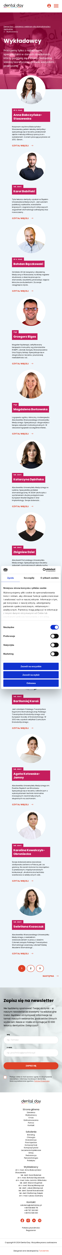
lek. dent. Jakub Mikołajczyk (31, 1188)
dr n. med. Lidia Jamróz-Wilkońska (31, 1180)
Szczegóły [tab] (29, 578)
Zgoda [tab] (10, 578)
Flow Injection (31, 1142)
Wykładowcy (31, 1115)
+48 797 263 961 (31, 1210)
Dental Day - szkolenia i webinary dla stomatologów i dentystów (27, 27)
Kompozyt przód (31, 1147)
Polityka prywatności (31, 1228)
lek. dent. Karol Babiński (31, 1175)
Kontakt (31, 1125)
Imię (8, 1035)
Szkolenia (31, 1112)
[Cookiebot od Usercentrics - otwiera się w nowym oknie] (46, 570)
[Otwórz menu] (56, 6)
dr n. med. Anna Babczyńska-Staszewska (28, 1171)
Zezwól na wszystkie (31, 666)
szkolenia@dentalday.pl (31, 1205)
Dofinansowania (31, 1120)
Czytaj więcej (20, 145)
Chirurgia (31, 1137)
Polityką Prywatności (41, 1081)
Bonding (31, 1135)
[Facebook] (22, 1221)
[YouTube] (34, 1221)
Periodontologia (31, 1158)
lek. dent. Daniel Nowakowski (31, 1190)
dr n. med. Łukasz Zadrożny (31, 1195)
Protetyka (31, 1160)
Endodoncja (31, 1140)
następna (48, 976)
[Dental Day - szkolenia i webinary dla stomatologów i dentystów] (13, 6)
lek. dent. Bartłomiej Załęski (31, 1193)
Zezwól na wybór (31, 674)
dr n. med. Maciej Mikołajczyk (31, 1185)
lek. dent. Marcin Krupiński (31, 1183)
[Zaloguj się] (49, 6)
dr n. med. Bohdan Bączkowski (31, 1177)
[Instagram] (28, 1221)
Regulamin (31, 1230)
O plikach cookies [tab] (50, 578)
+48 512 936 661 (31, 1213)
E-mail (9, 1047)
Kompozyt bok (31, 1145)
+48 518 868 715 (31, 1208)
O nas (31, 1117)
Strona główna (31, 1109)
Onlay (31, 1153)
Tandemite (44, 1251)
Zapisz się (31, 1065)
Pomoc (31, 1123)
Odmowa (31, 683)
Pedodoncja (31, 1155)
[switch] (54, 636)
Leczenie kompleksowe (31, 1150)
